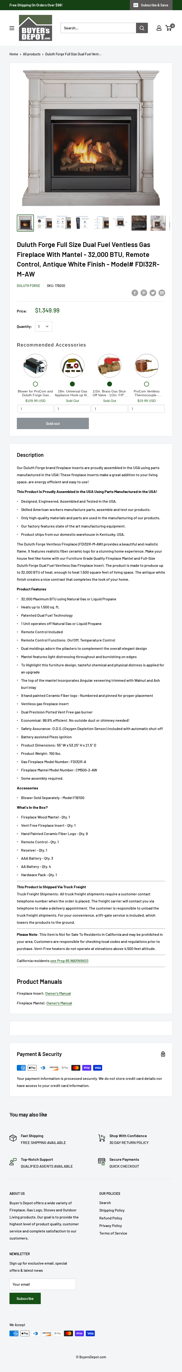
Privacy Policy (110, 1225)
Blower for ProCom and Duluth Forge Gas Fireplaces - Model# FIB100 (35, 393)
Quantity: (24, 326)
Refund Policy (110, 1218)
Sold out (53, 423)
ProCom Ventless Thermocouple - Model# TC (146, 393)
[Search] (142, 28)
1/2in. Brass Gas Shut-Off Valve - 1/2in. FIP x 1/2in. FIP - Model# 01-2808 (109, 393)
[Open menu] (11, 28)
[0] (169, 28)
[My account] (159, 28)
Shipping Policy (112, 1210)
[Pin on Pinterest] (144, 292)
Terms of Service (113, 1233)
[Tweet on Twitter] (153, 292)
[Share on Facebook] (135, 292)
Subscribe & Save (154, 5)
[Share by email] (162, 292)
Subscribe (25, 1298)
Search (105, 1202)
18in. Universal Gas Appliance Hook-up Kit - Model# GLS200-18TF (72, 393)
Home (13, 54)
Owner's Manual (58, 993)
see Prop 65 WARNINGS (69, 960)
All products (32, 54)
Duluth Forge (28, 286)
